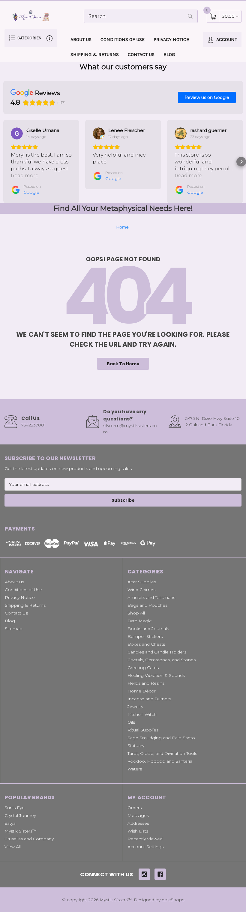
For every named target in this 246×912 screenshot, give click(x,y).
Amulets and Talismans (151, 597)
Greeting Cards (143, 667)
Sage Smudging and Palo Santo (161, 737)
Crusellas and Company (29, 839)
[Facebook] (160, 874)
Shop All (136, 613)
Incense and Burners (149, 698)
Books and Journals (148, 628)
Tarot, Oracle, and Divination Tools (162, 753)
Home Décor (142, 691)
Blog (169, 54)
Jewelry (135, 706)
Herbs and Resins (146, 683)
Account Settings (146, 846)
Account (226, 39)
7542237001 (33, 425)
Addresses (138, 823)
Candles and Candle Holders (157, 652)
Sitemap (13, 628)
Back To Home (123, 364)
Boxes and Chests (146, 644)
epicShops (173, 899)
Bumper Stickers (145, 636)
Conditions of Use (122, 39)
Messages (138, 815)
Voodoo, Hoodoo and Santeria (160, 761)
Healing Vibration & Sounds (156, 675)
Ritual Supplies (143, 730)
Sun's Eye (14, 807)
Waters (135, 769)
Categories (28, 37)
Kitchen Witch (142, 714)
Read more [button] (24, 175)
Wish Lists (138, 831)
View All (12, 846)
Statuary (136, 745)
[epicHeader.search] (190, 16)
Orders (135, 807)
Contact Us (141, 54)
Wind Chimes (141, 589)
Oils (131, 722)
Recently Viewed (145, 839)
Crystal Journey (20, 815)
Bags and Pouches (147, 605)
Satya (10, 823)
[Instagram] (144, 874)
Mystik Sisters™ (20, 831)
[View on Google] (17, 133)
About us (81, 39)
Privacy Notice (171, 39)
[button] (5, 161)
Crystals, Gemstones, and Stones (162, 659)
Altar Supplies (142, 582)
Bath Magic (140, 620)
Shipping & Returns (94, 54)
